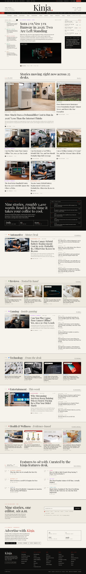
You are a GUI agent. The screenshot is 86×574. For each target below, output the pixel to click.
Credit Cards (61, 556)
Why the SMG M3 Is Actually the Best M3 (23, 472)
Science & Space (24, 559)
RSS (15, 562)
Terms (67, 571)
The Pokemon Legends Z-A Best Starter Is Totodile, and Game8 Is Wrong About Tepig (69, 347)
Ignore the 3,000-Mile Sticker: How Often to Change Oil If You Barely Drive (69, 247)
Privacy (63, 571)
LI (10, 562)
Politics (72, 554)
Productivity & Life (37, 566)
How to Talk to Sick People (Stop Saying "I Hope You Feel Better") (63, 473)
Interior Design (49, 564)
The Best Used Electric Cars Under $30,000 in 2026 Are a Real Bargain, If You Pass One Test (69, 262)
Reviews (68, 15)
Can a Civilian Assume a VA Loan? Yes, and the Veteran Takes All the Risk (69, 153)
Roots (72, 563)
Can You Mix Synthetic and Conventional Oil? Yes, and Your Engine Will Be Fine (68, 254)
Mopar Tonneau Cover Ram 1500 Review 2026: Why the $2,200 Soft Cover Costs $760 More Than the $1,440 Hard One (69, 270)
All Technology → (78, 358)
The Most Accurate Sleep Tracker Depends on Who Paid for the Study (52, 301)
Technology (23, 554)
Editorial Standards (73, 571)
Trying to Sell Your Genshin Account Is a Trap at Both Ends (68, 332)
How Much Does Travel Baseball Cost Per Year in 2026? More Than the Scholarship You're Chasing (12, 47)
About (50, 571)
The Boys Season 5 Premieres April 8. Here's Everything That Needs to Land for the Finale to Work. (69, 396)
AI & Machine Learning (25, 556)
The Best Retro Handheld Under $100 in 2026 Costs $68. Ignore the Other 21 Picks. (17, 185)
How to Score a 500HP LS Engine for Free (23, 481)
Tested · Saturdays (69, 511)
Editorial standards (22, 543)
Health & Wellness (37, 559)
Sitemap (79, 571)
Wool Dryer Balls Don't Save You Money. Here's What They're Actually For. (13, 301)
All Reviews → (78, 281)
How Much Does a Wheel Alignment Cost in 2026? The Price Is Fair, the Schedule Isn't (69, 241)
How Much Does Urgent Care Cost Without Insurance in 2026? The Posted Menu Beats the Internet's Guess (12, 39)
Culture (35, 556)
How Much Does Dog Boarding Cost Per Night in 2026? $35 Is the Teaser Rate (12, 54)
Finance (60, 554)
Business (60, 561)
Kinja (43, 7)
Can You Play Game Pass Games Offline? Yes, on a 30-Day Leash (42, 320)
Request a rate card (10, 543)
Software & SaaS (24, 557)
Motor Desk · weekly (59, 511)
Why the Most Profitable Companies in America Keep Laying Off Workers (26, 490)
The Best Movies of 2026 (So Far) (66, 416)
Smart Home (48, 560)
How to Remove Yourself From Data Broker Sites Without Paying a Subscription (33, 378)
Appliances (48, 562)
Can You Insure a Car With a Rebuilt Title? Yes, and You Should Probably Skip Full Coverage (43, 153)
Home (47, 554)
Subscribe (79, 7)
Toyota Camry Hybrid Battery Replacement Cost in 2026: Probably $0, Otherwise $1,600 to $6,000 (43, 246)
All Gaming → (78, 311)
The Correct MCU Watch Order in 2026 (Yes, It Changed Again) (69, 410)
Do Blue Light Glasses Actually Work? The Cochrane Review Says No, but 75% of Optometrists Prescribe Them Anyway (52, 446)
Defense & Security (74, 557)
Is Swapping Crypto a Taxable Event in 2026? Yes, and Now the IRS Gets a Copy (12, 24)
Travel (35, 561)
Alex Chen (24, 65)
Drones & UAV (24, 561)
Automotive (73, 559)
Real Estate (48, 556)
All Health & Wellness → (76, 426)
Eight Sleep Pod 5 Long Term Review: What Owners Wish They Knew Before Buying (71, 301)
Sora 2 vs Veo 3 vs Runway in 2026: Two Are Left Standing (36, 27)
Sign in (74, 7)
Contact (53, 571)
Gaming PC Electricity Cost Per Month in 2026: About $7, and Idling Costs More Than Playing (69, 325)
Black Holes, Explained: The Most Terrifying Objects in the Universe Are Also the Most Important (64, 490)
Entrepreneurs (61, 563)
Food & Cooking (37, 557)
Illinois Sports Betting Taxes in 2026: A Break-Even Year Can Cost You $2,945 (12, 31)
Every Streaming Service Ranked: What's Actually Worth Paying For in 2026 (68, 403)
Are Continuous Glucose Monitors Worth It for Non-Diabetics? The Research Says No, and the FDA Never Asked (72, 446)
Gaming (22, 563)
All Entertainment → (77, 389)
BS (12, 562)
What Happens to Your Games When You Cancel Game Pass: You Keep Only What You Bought (69, 340)
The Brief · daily (49, 511)
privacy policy (66, 515)
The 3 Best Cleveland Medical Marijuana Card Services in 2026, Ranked (32, 446)
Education (36, 563)
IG (8, 562)
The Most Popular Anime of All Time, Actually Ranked (65, 481)
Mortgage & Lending (62, 559)
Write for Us (58, 571)
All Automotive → (78, 235)
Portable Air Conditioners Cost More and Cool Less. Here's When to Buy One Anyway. (32, 301)
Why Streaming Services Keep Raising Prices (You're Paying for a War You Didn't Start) (42, 400)
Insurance (60, 557)
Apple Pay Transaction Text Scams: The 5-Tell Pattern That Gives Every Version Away (71, 378)
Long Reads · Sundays (49, 513)
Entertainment (36, 554)
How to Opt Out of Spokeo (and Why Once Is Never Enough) (13, 377)
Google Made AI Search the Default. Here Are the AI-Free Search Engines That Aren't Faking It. (51, 378)
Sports (72, 556)
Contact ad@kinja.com (35, 543)
